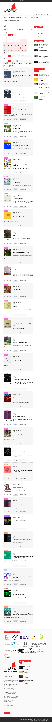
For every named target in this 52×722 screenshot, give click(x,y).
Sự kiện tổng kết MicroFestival (19, 520)
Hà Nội (18, 55)
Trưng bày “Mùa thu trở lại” (19, 399)
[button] (44, 1)
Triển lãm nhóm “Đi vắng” (18, 360)
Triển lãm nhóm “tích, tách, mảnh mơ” (21, 379)
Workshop (12, 65)
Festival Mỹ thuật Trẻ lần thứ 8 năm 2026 (21, 145)
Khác (31, 60)
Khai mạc (14, 60)
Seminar (15, 63)
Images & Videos (39, 41)
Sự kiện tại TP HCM (11, 17)
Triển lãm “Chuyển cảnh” (18, 198)
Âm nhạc (26, 60)
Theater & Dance (28, 63)
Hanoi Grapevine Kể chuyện (24, 14)
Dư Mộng (15, 306)
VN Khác (13, 55)
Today (10, 35)
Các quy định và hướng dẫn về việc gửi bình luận (22, 0)
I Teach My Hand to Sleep (44, 92)
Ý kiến (5, 17)
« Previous (5, 29)
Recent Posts (39, 719)
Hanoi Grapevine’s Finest (21, 18)
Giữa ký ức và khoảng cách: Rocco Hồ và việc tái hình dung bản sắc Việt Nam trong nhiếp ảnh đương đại (44, 86)
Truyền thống (29, 719)
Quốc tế (28, 55)
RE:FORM (41, 78)
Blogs (47, 720)
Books (44, 719)
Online (5, 58)
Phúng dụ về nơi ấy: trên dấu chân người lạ (22, 539)
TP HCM (23, 55)
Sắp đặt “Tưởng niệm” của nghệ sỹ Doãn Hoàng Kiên (44, 62)
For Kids (9, 63)
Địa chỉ (33, 14)
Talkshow (20, 63)
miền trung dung (16, 128)
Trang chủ (6, 14)
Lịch (10, 14)
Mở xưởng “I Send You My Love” (20, 342)
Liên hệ (10, 0)
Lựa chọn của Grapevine (33, 17)
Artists (47, 719)
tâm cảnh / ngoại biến (17, 504)
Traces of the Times (17, 289)
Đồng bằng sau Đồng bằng (18, 594)
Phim (5, 63)
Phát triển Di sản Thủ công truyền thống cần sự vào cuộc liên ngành (43, 50)
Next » (32, 29)
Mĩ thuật (32, 717)
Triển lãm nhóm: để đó (18, 271)
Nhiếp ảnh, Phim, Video (44, 717)
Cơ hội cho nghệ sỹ (34, 720)
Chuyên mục (14, 15)
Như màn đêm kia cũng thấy (19, 416)
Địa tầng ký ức (16, 235)
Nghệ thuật (20, 60)
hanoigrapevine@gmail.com (9, 705)
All (9, 55)
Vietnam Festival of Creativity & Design (11, 21)
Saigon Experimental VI (18, 487)
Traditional (6, 65)
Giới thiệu (5, 0)
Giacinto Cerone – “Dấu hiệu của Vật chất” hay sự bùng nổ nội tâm (43, 56)
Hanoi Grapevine (24, 717)
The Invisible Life (16, 182)
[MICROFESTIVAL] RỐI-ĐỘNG (19, 452)
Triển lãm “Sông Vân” (17, 94)
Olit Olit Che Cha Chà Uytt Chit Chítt (21, 252)
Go (5, 35)
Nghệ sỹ (37, 15)
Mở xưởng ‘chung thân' (18, 434)
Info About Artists (42, 720)
